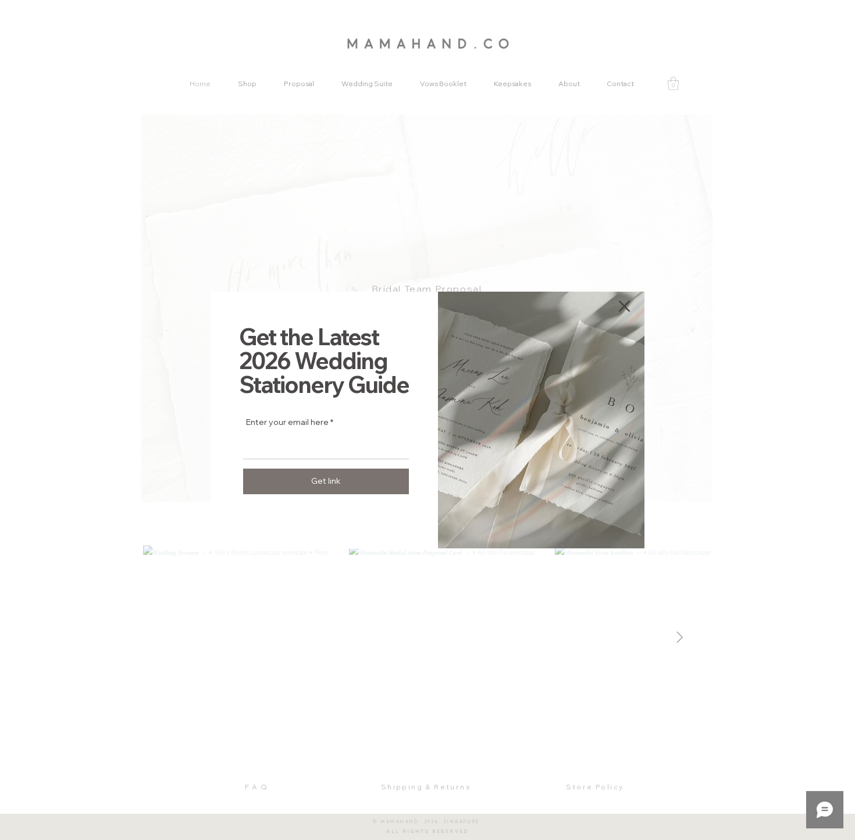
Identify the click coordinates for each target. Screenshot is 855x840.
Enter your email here (287, 422)
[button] (624, 306)
